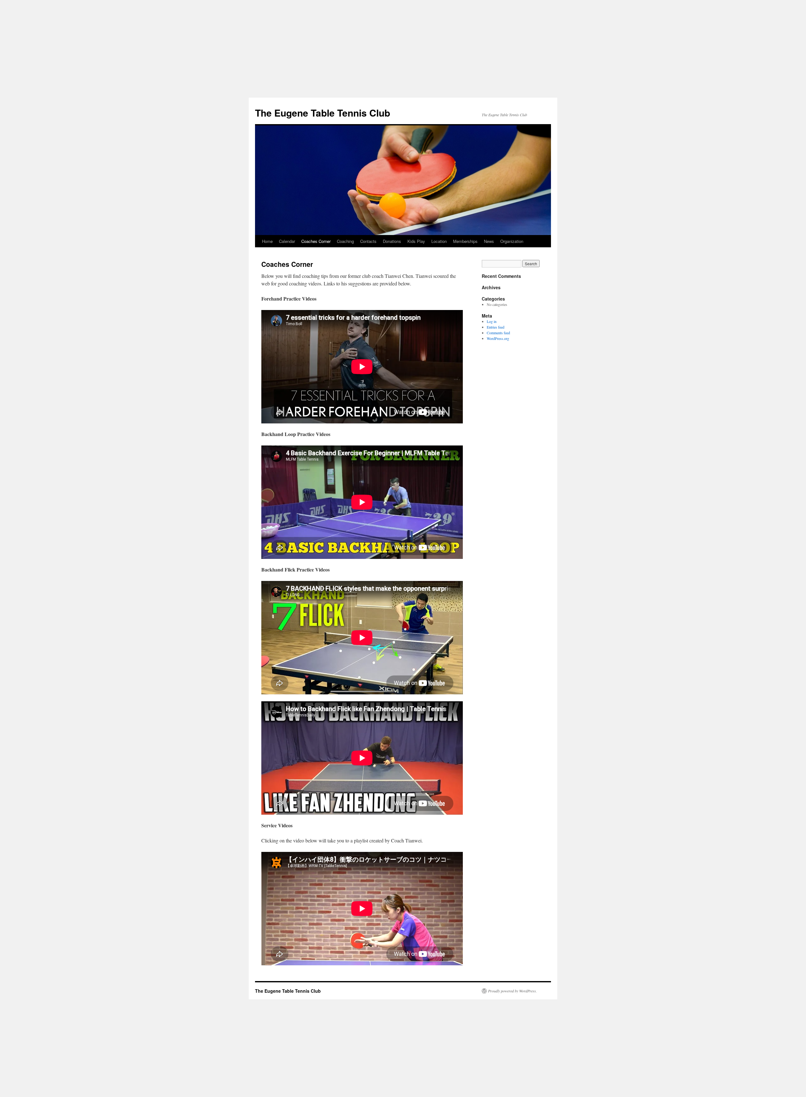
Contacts (368, 241)
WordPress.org (498, 338)
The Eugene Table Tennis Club (322, 112)
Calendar (287, 241)
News (489, 241)
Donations (392, 241)
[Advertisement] (403, 47)
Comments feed (498, 332)
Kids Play (416, 241)
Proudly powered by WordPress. (512, 990)
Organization (511, 241)
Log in (492, 321)
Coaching (345, 241)
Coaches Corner (316, 241)
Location (439, 241)
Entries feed (495, 327)
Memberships (465, 241)
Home (267, 241)
